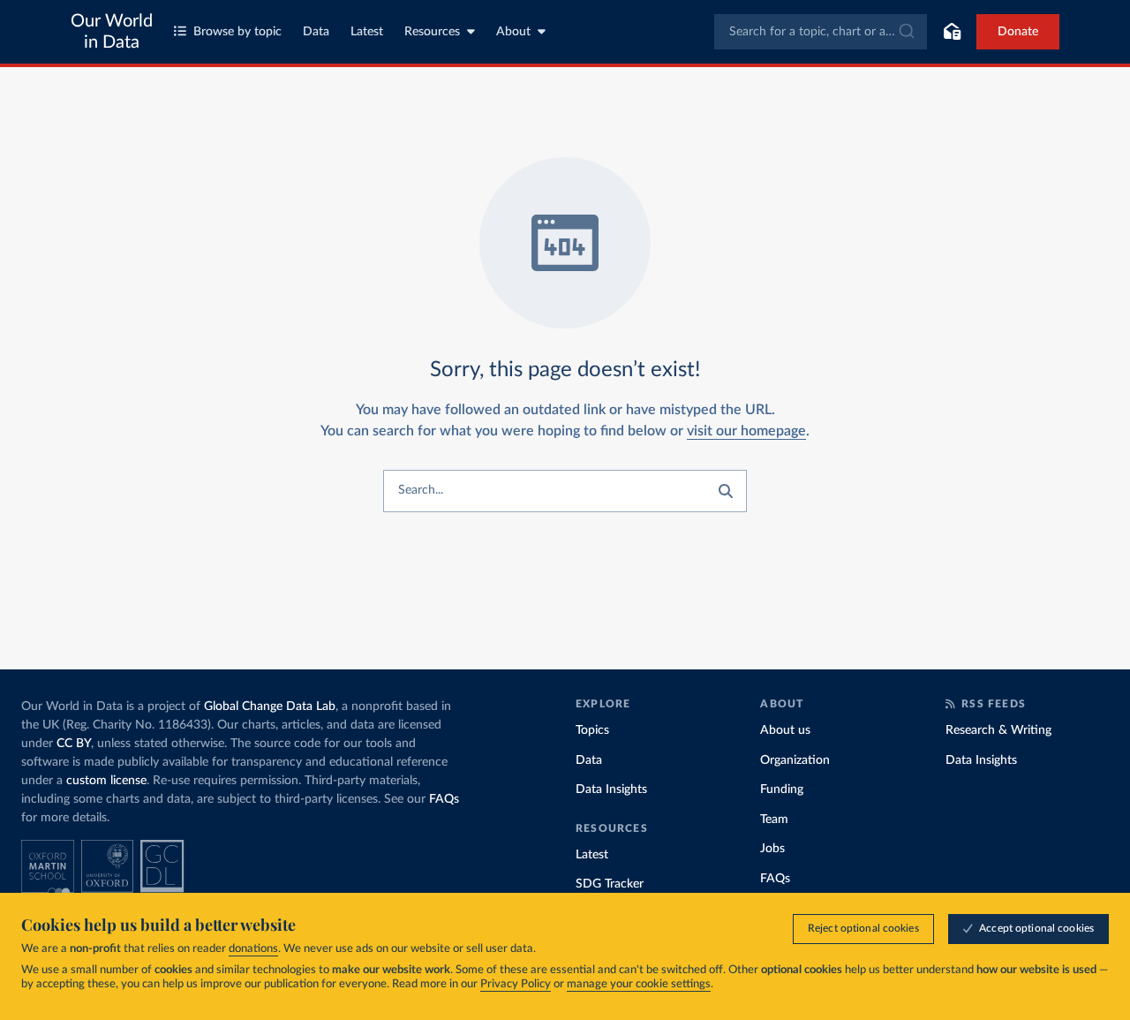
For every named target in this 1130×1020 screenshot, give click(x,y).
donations (253, 949)
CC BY (73, 743)
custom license (106, 780)
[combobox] (820, 31)
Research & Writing (998, 730)
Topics (592, 730)
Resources (432, 32)
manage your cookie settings (639, 984)
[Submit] (905, 31)
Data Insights (611, 789)
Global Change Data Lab (269, 706)
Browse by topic (237, 32)
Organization (795, 760)
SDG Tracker (610, 884)
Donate (1018, 32)
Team (774, 819)
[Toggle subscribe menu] (951, 31)
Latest (366, 32)
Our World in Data (112, 31)
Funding (781, 789)
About (513, 32)
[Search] (725, 491)
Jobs (772, 848)
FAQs (444, 799)
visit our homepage (746, 431)
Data (316, 32)
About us (785, 730)
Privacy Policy (515, 984)
